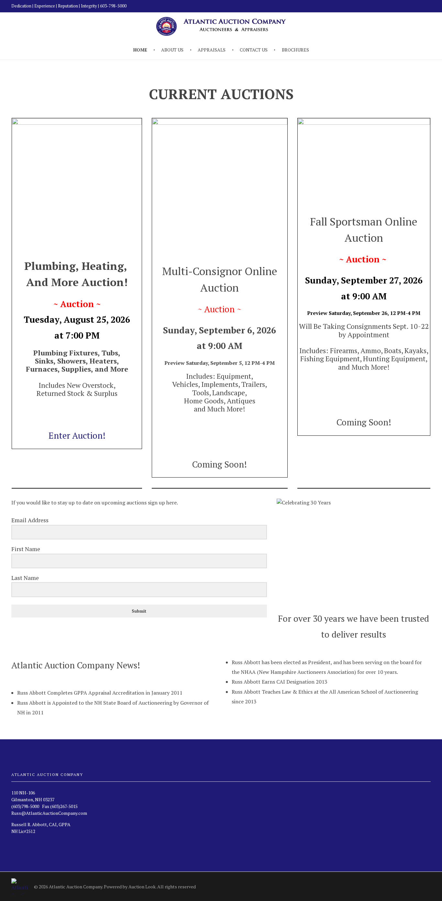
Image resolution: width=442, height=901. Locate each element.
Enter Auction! (77, 435)
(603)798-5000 (25, 806)
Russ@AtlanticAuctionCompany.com (49, 813)
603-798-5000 (113, 6)
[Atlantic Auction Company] (19, 886)
